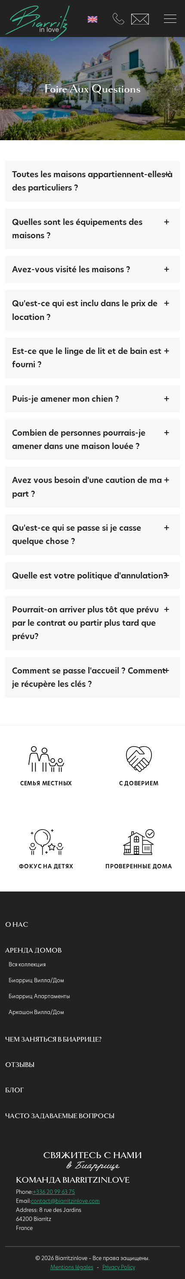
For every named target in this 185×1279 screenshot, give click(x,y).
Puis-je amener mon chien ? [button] (65, 399)
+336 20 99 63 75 (54, 1191)
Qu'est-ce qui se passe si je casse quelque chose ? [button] (76, 535)
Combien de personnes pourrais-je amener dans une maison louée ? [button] (78, 439)
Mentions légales (71, 1267)
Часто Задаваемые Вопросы (59, 1116)
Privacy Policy (118, 1267)
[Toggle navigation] (170, 19)
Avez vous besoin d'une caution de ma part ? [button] (87, 487)
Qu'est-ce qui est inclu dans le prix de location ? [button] (84, 310)
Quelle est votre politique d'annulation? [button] (89, 575)
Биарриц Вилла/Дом (36, 980)
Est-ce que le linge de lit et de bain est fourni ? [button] (86, 358)
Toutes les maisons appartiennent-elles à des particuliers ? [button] (92, 181)
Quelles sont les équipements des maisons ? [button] (77, 229)
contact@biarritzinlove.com (65, 1200)
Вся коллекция (27, 964)
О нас (16, 925)
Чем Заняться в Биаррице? (53, 1040)
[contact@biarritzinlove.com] (140, 18)
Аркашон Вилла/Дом (36, 1011)
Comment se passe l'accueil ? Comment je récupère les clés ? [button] (89, 677)
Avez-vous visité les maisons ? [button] (71, 269)
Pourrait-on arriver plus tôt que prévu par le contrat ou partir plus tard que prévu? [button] (85, 623)
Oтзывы (19, 1065)
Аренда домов (33, 951)
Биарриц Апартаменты (39, 996)
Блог (14, 1090)
